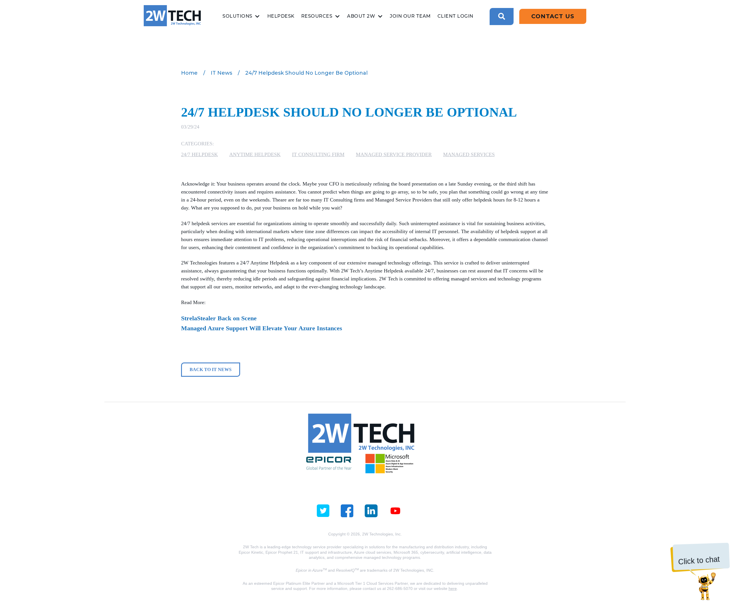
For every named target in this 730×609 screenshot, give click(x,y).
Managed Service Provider (394, 154)
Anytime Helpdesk (255, 154)
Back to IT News (211, 369)
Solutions (237, 16)
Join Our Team (410, 16)
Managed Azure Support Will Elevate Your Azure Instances (261, 328)
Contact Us (552, 16)
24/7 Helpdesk (199, 154)
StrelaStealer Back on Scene (219, 318)
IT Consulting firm (318, 154)
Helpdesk (281, 16)
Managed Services (469, 154)
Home (189, 73)
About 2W (361, 16)
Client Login (455, 16)
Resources (316, 16)
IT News (221, 73)
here (453, 588)
